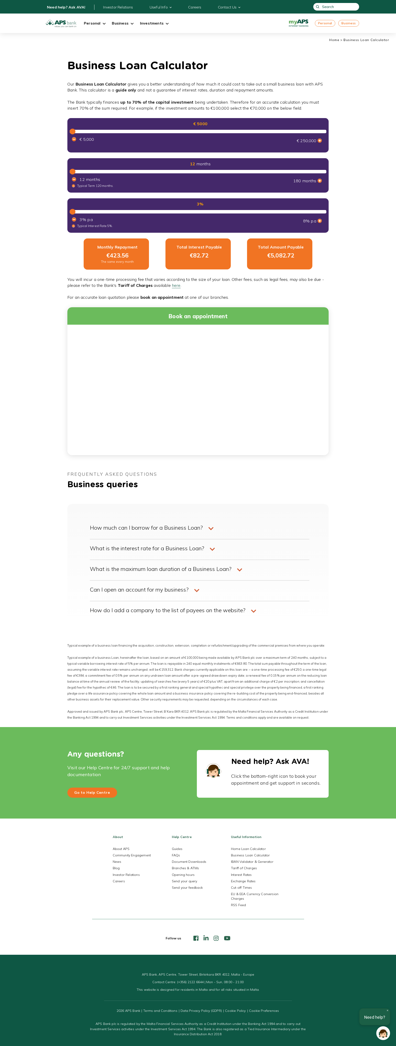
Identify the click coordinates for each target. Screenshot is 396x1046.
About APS (121, 849)
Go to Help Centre (92, 792)
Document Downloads (189, 862)
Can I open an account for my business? (139, 589)
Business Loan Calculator (250, 855)
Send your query (184, 881)
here (176, 285)
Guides (177, 849)
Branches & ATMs (185, 868)
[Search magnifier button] (318, 6)
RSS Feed (238, 905)
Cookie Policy (235, 1011)
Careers (194, 7)
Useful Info (159, 7)
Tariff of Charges (244, 868)
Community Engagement (132, 855)
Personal (325, 23)
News (117, 862)
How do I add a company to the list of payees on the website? (167, 610)
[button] (383, 1033)
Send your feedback (187, 888)
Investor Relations (118, 7)
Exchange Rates (243, 881)
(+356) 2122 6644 (190, 982)
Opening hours (183, 875)
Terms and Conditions (160, 1011)
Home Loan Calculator (248, 849)
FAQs (176, 855)
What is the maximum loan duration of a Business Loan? (160, 568)
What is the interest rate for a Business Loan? (147, 548)
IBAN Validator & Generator (252, 862)
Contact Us (227, 7)
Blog (116, 868)
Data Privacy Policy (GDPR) (201, 1011)
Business (348, 23)
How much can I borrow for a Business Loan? (146, 527)
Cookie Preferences (264, 1011)
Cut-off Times (241, 888)
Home (334, 40)
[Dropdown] (104, 24)
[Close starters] (387, 1010)
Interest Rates (241, 875)
